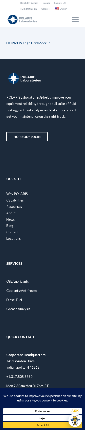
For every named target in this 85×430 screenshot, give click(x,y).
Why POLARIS (17, 194)
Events (46, 3)
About (11, 213)
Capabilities (15, 200)
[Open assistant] (75, 420)
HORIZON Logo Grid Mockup (28, 43)
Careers (45, 8)
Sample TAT (60, 3)
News (10, 219)
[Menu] (73, 19)
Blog (9, 226)
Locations (13, 238)
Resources (14, 206)
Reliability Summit (29, 3)
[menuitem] (29, 3)
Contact (12, 232)
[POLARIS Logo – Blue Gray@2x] (35, 19)
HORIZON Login (28, 8)
